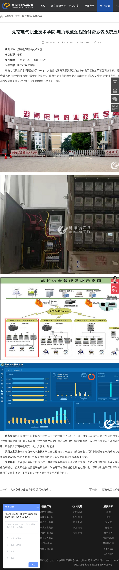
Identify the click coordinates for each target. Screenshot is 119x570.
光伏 (108, 512)
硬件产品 (89, 5)
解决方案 (74, 5)
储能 (108, 517)
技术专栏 (77, 522)
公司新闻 (77, 533)
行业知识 (77, 517)
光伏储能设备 (46, 512)
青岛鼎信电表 (46, 522)
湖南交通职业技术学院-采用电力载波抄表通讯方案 (32, 489)
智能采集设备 (46, 517)
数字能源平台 (58, 5)
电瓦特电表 (46, 543)
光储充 (108, 522)
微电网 (108, 527)
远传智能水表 (46, 549)
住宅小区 (108, 533)
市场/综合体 (108, 538)
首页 (42, 5)
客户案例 (105, 5)
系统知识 (77, 512)
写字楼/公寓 (108, 543)
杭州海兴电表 (46, 538)
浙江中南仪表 (46, 533)
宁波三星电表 (46, 527)
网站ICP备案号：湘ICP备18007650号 (93, 564)
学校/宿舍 (37, 16)
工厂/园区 (108, 554)
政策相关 (77, 527)
